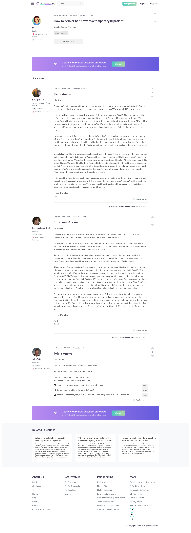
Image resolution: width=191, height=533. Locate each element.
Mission (35, 482)
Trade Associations (105, 501)
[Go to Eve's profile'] (37, 21)
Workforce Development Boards (111, 497)
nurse (57, 33)
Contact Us (37, 505)
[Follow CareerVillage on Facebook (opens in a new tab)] (132, 510)
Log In (153, 3)
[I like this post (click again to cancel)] (155, 13)
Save (145, 386)
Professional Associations (108, 505)
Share (91, 15)
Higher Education (104, 490)
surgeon (64, 33)
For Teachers (70, 490)
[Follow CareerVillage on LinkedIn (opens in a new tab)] (132, 515)
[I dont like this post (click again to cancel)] (155, 21)
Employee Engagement (107, 494)
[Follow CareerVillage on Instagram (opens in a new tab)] (132, 519)
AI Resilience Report (138, 486)
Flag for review (140, 199)
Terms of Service (137, 497)
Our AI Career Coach (41, 509)
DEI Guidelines (136, 494)
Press (34, 501)
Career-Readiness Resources (142, 482)
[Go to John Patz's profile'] (37, 353)
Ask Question (129, 3)
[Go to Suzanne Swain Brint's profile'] (37, 222)
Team (34, 490)
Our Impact (37, 486)
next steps (86, 380)
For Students (70, 482)
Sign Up (143, 3)
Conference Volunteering (108, 509)
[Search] (81, 3)
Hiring (35, 494)
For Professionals (72, 486)
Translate (83, 15)
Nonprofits (102, 486)
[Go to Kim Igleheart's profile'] (37, 93)
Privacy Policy (136, 501)
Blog (34, 497)
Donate (68, 494)
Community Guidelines (139, 490)
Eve (133, 206)
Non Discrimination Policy (141, 505)
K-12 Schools (102, 482)
